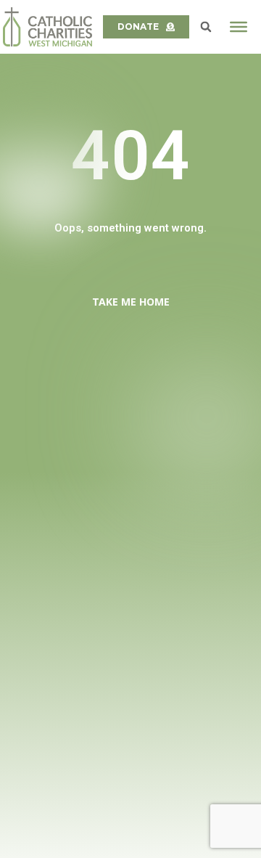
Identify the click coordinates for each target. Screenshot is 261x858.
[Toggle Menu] (238, 27)
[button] (206, 27)
